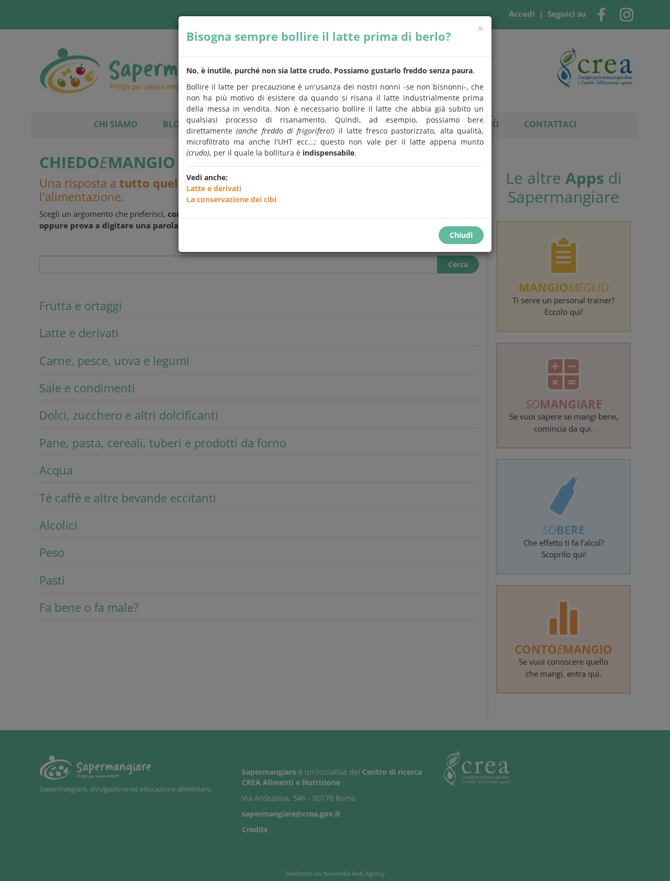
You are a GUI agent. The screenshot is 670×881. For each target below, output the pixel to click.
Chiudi (461, 235)
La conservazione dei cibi (231, 199)
